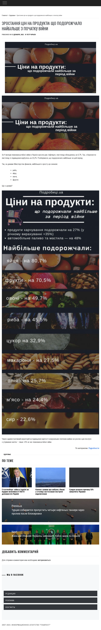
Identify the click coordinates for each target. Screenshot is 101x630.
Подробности (93, 448)
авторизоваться (44, 560)
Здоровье (7, 454)
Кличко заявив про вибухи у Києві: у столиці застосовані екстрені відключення (50, 491)
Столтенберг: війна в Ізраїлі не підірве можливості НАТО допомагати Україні (15, 491)
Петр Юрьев (31, 34)
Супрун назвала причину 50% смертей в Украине (81, 490)
